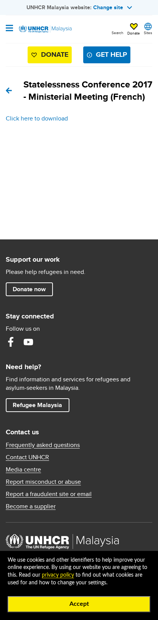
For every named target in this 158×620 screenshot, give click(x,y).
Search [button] (117, 32)
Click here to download (37, 118)
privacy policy (58, 575)
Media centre (23, 469)
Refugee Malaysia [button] (41, 404)
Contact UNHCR (27, 457)
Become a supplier (31, 506)
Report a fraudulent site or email (49, 494)
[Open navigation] (9, 29)
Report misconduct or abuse (43, 482)
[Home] (45, 29)
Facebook (11, 342)
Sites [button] (148, 32)
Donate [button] (133, 33)
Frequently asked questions (43, 445)
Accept (79, 604)
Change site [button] (108, 7)
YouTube (28, 342)
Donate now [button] (29, 289)
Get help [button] (108, 56)
